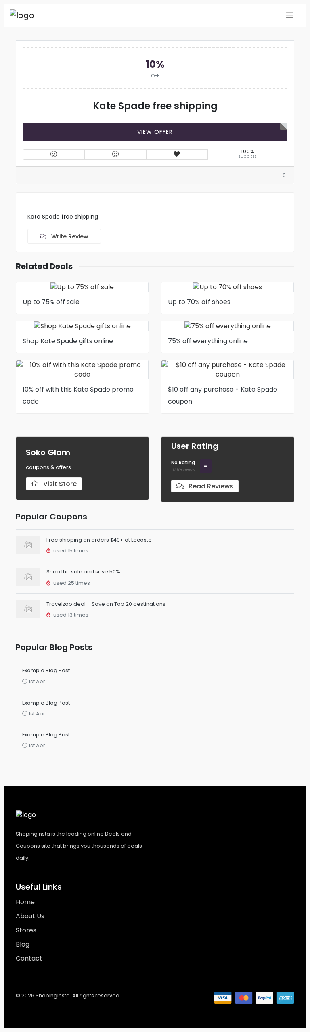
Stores (26, 930)
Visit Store (59, 483)
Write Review (69, 236)
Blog (22, 944)
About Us (30, 916)
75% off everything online (208, 341)
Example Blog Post (46, 670)
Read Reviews (210, 486)
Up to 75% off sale (51, 301)
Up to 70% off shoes (199, 301)
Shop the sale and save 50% (83, 571)
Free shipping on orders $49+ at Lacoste (99, 539)
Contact (29, 958)
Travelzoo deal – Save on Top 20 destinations (105, 603)
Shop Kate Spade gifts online (68, 341)
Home (25, 902)
